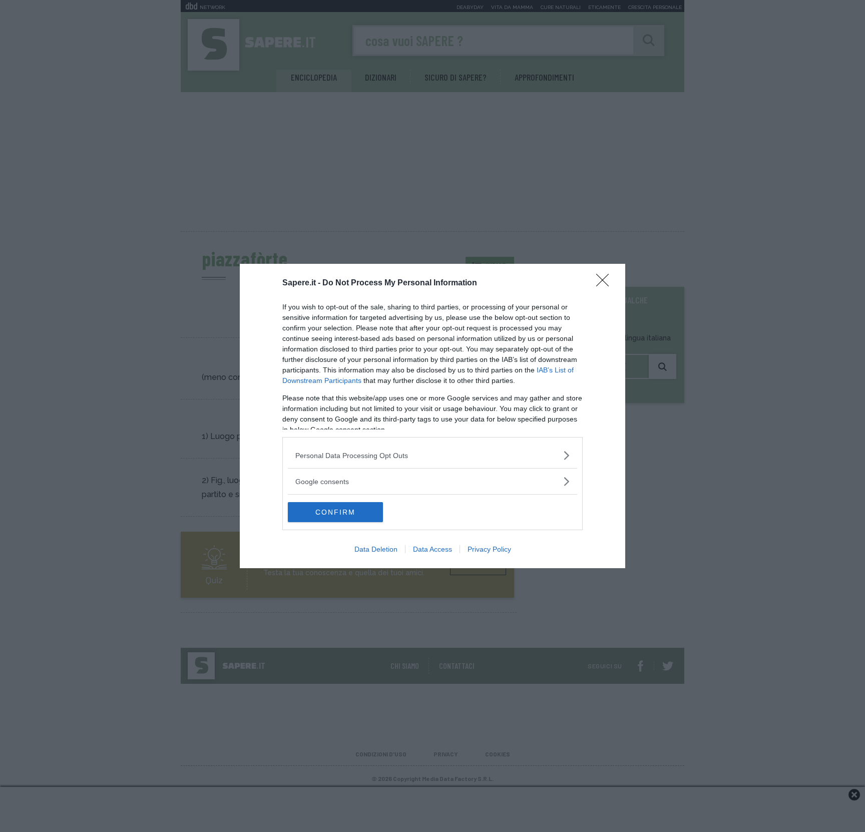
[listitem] (432, 455)
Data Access (432, 549)
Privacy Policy (489, 549)
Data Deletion (375, 549)
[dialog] (432, 416)
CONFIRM (335, 512)
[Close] (605, 283)
